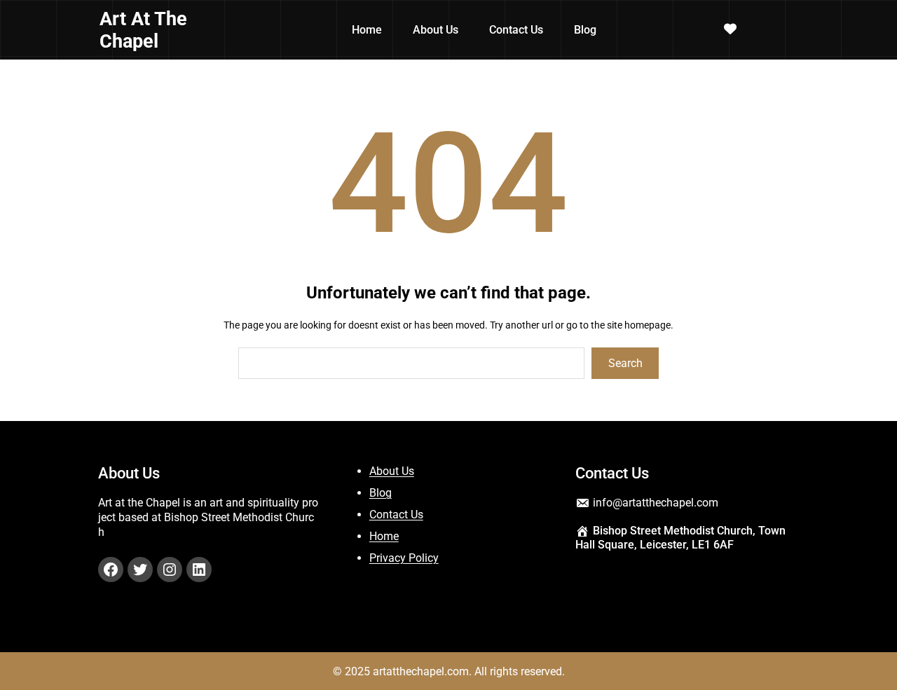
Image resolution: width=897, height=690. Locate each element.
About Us (391, 471)
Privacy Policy (404, 558)
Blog (380, 492)
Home (384, 536)
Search (625, 363)
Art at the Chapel (143, 30)
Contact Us (396, 514)
